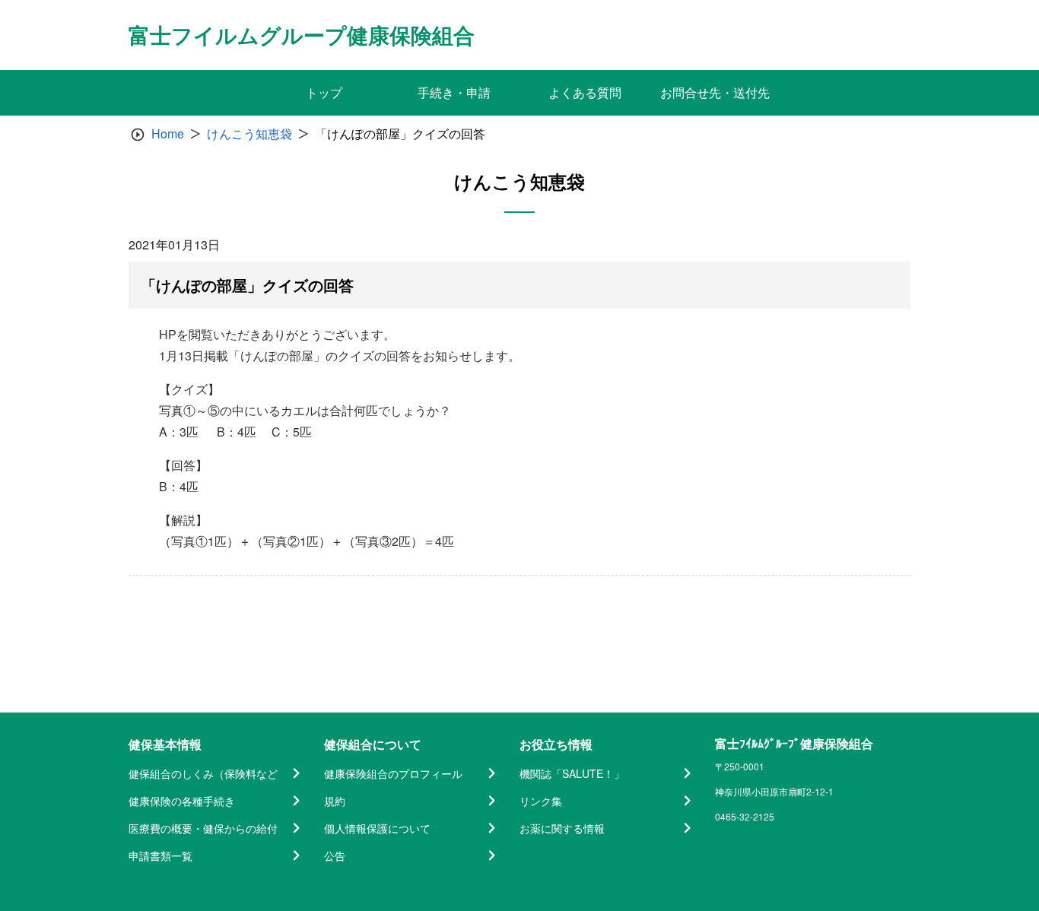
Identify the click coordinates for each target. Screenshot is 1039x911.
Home (167, 133)
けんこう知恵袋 (249, 133)
